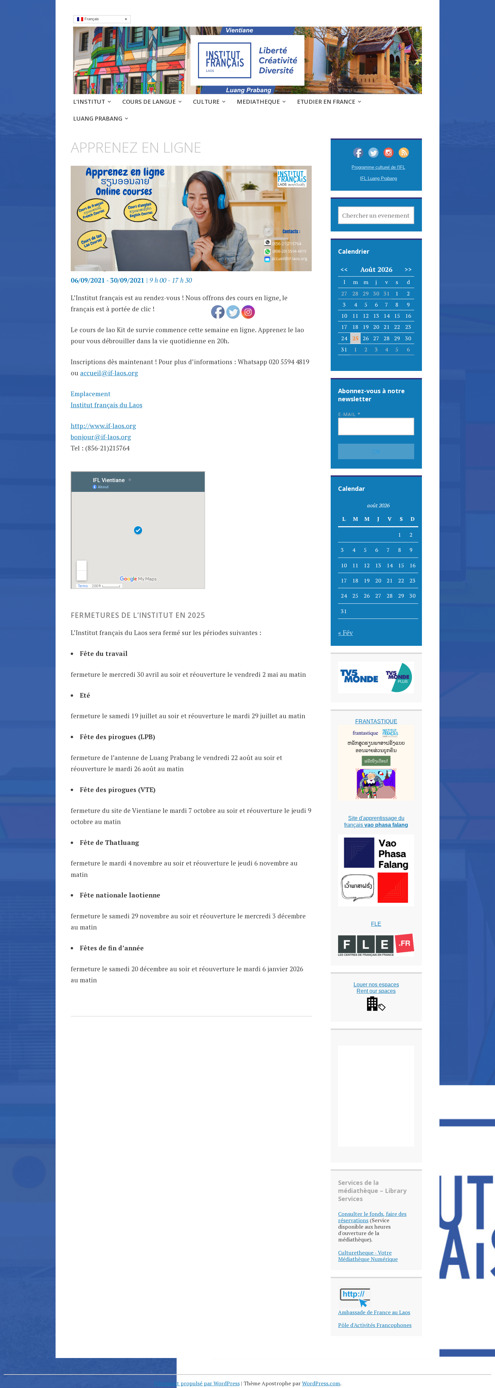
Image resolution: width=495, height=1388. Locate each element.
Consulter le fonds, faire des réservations (372, 1217)
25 (355, 338)
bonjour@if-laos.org (101, 437)
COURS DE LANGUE (149, 101)
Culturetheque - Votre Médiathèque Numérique (368, 1256)
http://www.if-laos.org (103, 425)
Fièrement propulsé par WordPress (197, 1383)
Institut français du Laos (106, 405)
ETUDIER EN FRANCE (326, 101)
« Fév (345, 632)
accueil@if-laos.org (109, 373)
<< (344, 269)
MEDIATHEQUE (258, 101)
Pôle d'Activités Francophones (374, 1325)
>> (408, 269)
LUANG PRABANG (97, 118)
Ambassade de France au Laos (374, 1312)
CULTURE (206, 101)
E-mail (349, 414)
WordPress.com (321, 1383)
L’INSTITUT (89, 101)
